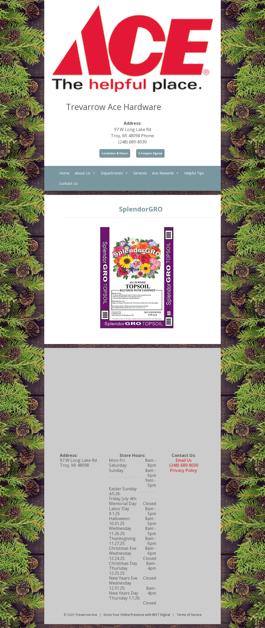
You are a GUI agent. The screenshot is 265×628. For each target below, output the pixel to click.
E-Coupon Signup (150, 153)
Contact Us (68, 183)
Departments (112, 173)
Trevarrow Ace (86, 614)
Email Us (184, 460)
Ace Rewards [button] (163, 173)
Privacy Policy (183, 470)
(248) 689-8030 (183, 465)
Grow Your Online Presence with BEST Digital (137, 614)
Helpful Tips (194, 173)
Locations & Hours (115, 153)
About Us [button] (82, 173)
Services (140, 173)
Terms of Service (189, 614)
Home (64, 173)
